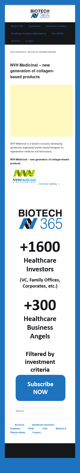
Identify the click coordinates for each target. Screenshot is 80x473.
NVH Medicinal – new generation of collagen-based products (32, 70)
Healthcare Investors (56, 25)
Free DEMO (57, 33)
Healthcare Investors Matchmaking (28, 33)
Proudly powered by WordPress (40, 450)
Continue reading (49, 184)
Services (15, 40)
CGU (45, 428)
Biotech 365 (17, 25)
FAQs (31, 428)
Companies (34, 25)
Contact (29, 40)
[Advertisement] (41, 111)
